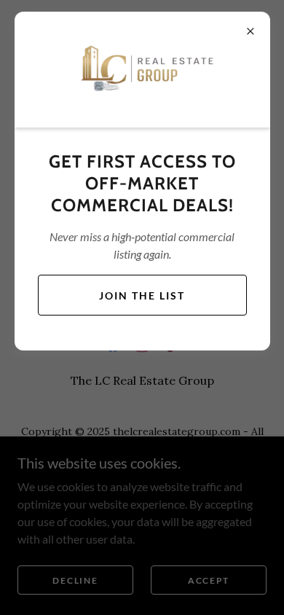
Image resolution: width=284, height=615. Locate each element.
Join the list (142, 295)
